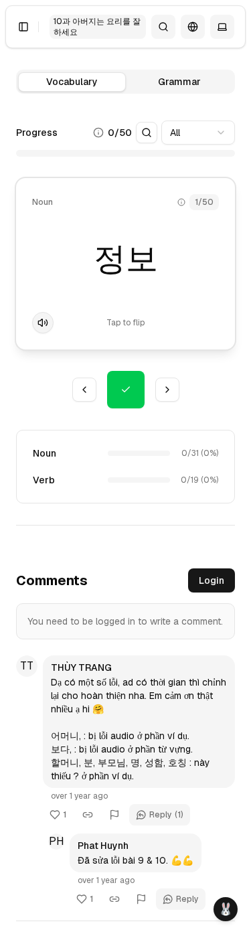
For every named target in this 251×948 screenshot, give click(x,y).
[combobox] (198, 133)
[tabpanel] (125, 334)
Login (211, 580)
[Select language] (193, 27)
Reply (166, 814)
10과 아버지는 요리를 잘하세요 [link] (97, 26)
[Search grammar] (163, 27)
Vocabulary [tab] (72, 82)
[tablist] (125, 82)
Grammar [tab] (179, 82)
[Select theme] (222, 27)
